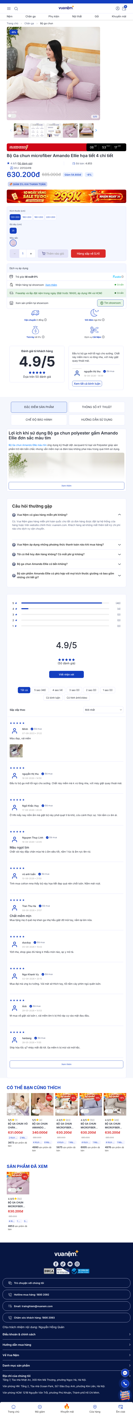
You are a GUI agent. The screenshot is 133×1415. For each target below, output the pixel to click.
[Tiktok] (63, 1263)
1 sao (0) (108, 690)
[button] (96, 130)
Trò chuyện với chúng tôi (29, 1282)
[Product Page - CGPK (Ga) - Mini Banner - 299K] (66, 196)
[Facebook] (56, 1263)
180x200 (38, 217)
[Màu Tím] (13, 242)
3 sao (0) (74, 690)
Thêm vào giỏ (55, 253)
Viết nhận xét (66, 674)
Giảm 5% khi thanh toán (29, 184)
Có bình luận (53, 697)
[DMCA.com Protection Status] (49, 1270)
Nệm (9, 16)
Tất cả (24, 690)
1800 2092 (43, 1294)
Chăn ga (30, 16)
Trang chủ (12, 23)
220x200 (50, 217)
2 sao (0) (91, 690)
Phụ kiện (53, 16)
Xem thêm (51, 284)
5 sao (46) (40, 690)
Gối (97, 16)
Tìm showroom (112, 302)
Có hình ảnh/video (77, 697)
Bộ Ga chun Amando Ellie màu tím (28, 444)
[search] (16, 8)
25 (13, 230)
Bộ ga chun (46, 23)
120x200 (15, 217)
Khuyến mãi (119, 16)
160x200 (27, 217)
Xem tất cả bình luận (87, 383)
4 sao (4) (57, 690)
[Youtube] (70, 1263)
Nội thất (77, 16)
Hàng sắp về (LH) (88, 253)
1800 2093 (48, 1317)
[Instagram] (77, 1263)
